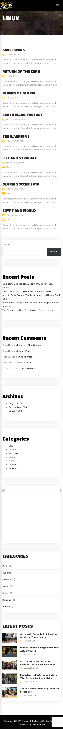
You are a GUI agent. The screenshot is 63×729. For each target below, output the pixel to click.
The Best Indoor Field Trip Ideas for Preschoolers (27, 310)
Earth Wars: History (22, 115)
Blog (11, 445)
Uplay (15, 76)
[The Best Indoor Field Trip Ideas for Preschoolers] (9, 692)
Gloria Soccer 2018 (20, 184)
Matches (13, 453)
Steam (9, 55)
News (12, 457)
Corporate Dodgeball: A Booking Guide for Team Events (38, 636)
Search (6, 244)
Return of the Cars (21, 71)
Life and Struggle (19, 158)
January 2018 (15, 410)
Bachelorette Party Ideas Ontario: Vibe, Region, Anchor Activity (39, 676)
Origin (9, 119)
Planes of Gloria (18, 93)
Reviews (13, 464)
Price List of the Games (29, 345)
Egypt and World (19, 210)
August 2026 (15, 403)
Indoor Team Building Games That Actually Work (27, 291)
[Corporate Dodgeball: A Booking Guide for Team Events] (9, 637)
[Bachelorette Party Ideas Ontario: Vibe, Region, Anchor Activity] (9, 678)
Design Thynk (38, 724)
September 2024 (18, 407)
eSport (12, 449)
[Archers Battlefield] (6, 5)
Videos (12, 468)
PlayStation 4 (19, 119)
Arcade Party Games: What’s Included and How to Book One (37, 663)
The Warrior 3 (16, 136)
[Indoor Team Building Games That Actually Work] (9, 651)
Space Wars (13, 50)
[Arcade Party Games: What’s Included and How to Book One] (9, 665)
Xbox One (16, 55)
